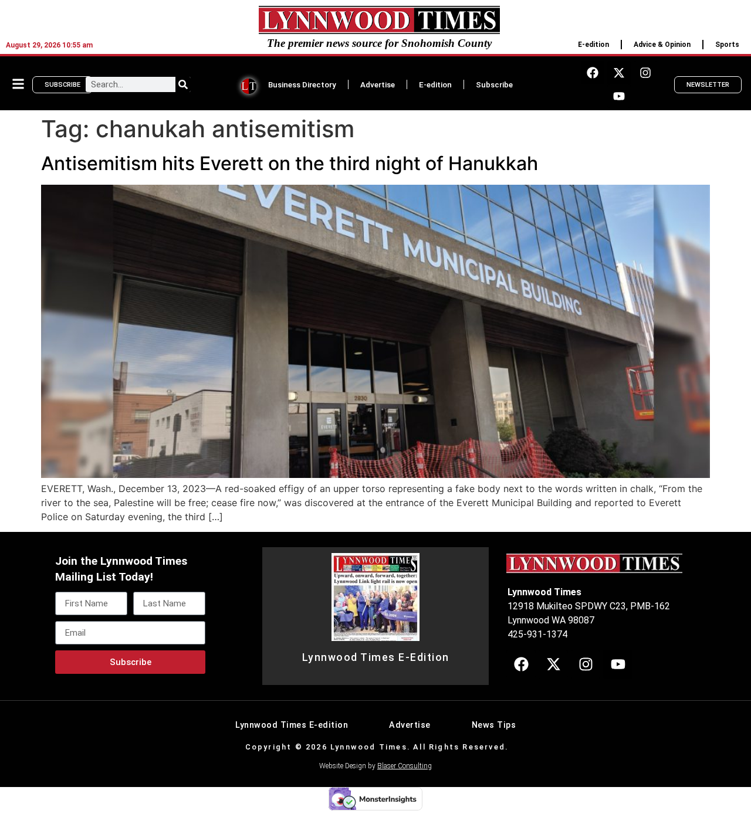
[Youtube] (619, 96)
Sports (727, 44)
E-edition (593, 44)
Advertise (377, 84)
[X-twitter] (619, 72)
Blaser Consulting (404, 766)
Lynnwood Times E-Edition (375, 657)
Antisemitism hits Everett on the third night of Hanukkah (289, 163)
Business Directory (302, 84)
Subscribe (494, 84)
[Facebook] (592, 72)
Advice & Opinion (662, 44)
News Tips (494, 725)
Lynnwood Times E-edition (291, 725)
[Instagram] (645, 72)
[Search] (183, 84)
